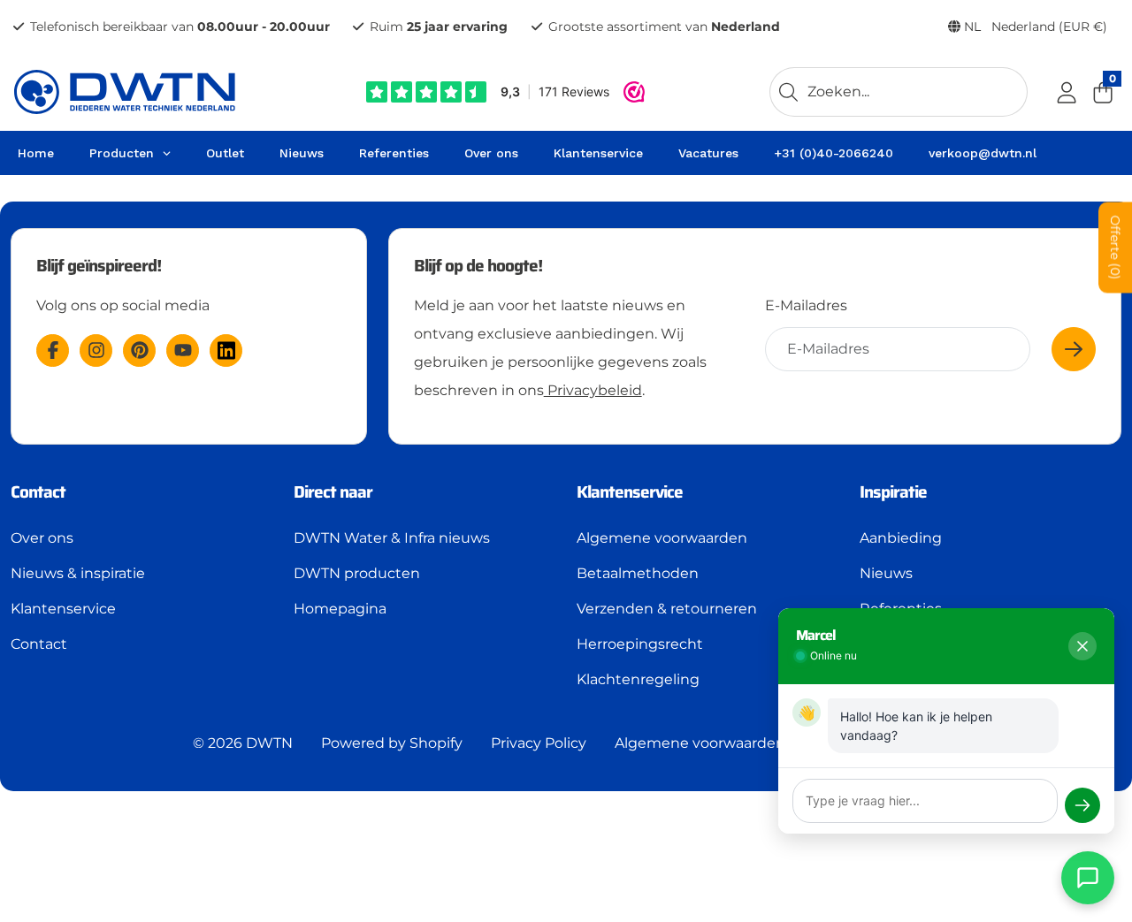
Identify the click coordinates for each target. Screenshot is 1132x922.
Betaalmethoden (638, 573)
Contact (39, 644)
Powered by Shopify (392, 743)
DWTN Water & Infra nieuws (392, 538)
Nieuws (886, 573)
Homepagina (340, 608)
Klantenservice (63, 608)
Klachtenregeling (638, 679)
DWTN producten (357, 573)
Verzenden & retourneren (667, 608)
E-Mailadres (806, 305)
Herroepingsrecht (640, 644)
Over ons (42, 538)
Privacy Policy (538, 743)
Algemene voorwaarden (662, 538)
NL (1033, 26)
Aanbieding (901, 538)
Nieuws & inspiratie (78, 573)
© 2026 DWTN (243, 743)
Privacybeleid (593, 390)
